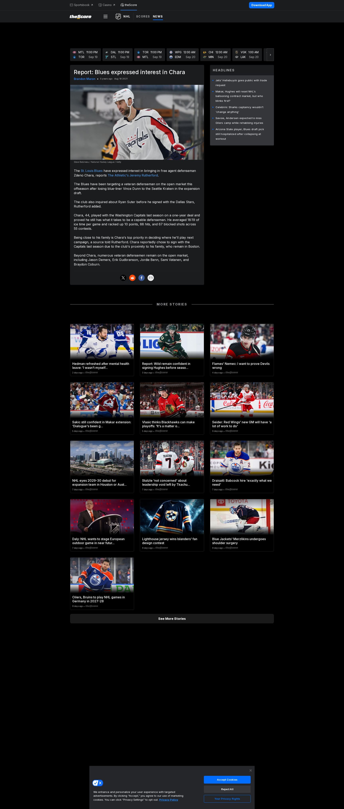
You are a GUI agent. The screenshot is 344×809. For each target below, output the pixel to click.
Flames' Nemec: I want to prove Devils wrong (241, 366)
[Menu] (105, 16)
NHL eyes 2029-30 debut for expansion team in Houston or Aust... (99, 482)
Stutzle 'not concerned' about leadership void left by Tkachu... (166, 482)
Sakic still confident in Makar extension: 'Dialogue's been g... (101, 424)
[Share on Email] (151, 278)
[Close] (250, 770)
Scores (143, 16)
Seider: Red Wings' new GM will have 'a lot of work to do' (242, 424)
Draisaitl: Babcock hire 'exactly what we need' (242, 482)
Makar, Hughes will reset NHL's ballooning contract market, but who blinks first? (239, 96)
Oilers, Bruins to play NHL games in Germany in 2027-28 (98, 599)
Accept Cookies (227, 779)
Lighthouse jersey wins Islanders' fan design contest (169, 541)
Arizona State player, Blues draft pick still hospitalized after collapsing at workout (240, 134)
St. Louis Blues (92, 171)
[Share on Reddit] (132, 278)
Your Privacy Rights (227, 798)
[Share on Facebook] (141, 278)
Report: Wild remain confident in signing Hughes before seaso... (166, 366)
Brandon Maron (84, 78)
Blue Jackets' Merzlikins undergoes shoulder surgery (239, 541)
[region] (172, 787)
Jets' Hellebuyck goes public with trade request (241, 83)
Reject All (227, 789)
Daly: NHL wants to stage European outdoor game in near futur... (98, 541)
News (158, 16)
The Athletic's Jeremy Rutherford (133, 175)
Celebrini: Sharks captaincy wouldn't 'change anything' (240, 109)
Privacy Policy (168, 799)
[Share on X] (123, 278)
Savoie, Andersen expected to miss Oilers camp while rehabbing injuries (239, 120)
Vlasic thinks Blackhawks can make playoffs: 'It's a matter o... (168, 424)
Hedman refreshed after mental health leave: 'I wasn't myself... (100, 366)
